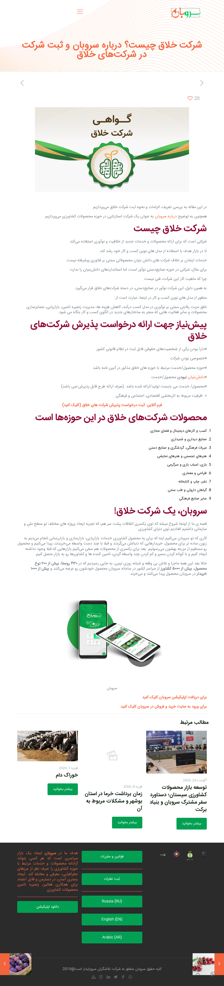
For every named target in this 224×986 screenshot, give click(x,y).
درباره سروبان (166, 216)
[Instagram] (101, 977)
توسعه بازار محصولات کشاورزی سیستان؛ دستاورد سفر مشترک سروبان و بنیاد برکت (178, 798)
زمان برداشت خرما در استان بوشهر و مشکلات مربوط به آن (113, 801)
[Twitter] (116, 977)
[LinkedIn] (108, 977)
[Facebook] (123, 977)
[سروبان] (185, 12)
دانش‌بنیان (196, 377)
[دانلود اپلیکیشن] (93, 977)
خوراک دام (67, 775)
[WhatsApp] (130, 977)
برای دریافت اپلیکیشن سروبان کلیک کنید (174, 697)
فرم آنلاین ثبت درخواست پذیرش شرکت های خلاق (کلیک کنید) (112, 405)
